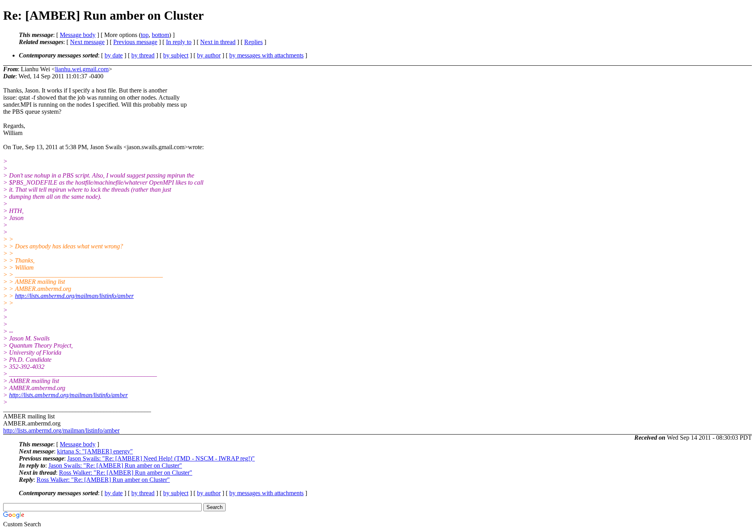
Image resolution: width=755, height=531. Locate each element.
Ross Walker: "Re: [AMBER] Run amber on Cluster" (125, 472)
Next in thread (218, 42)
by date (114, 55)
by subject (175, 55)
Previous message (135, 42)
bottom (160, 34)
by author (209, 55)
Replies (253, 42)
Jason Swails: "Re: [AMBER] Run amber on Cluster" (115, 465)
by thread (143, 55)
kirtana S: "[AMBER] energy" (95, 451)
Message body (78, 34)
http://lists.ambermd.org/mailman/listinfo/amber (74, 295)
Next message (87, 42)
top (145, 34)
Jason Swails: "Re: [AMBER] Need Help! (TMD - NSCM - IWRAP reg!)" (161, 458)
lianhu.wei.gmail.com (82, 69)
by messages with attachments (266, 55)
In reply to (179, 42)
